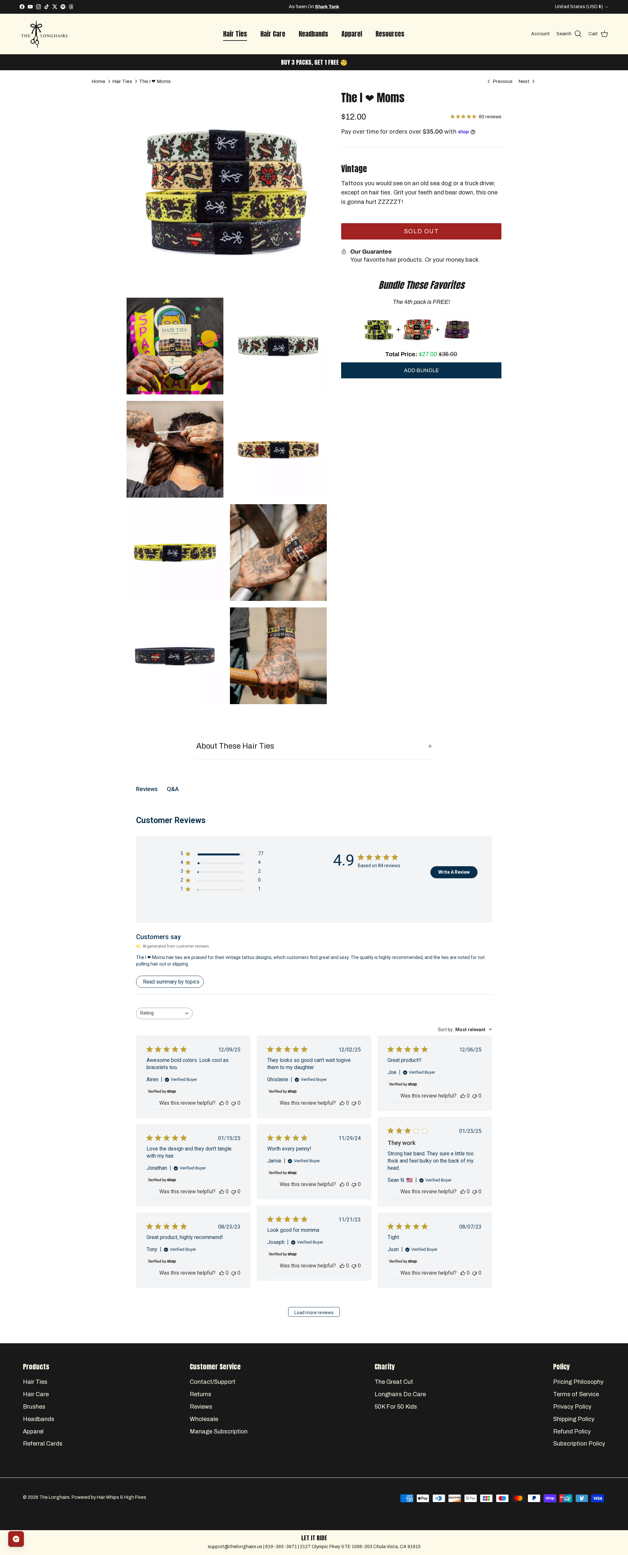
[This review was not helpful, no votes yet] (233, 1103)
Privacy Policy (572, 1406)
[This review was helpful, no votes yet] (221, 1103)
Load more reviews (314, 1312)
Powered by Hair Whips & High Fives (109, 1497)
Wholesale (204, 1419)
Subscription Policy (579, 1443)
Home (98, 81)
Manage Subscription (219, 1431)
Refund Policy (572, 1431)
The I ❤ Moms (155, 81)
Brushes (34, 1406)
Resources (389, 34)
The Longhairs (54, 1497)
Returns (200, 1394)
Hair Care (272, 34)
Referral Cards (42, 1443)
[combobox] (164, 1013)
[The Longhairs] (44, 34)
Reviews (201, 1406)
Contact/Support (213, 1382)
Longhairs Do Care (314, 6)
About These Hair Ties (235, 746)
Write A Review (454, 872)
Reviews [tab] (147, 789)
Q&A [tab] (173, 789)
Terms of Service (576, 1394)
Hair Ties (235, 34)
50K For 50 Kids (396, 1406)
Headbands (313, 34)
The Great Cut (394, 1382)
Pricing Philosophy (578, 1382)
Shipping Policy (573, 1419)
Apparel (351, 34)
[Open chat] (16, 1539)
